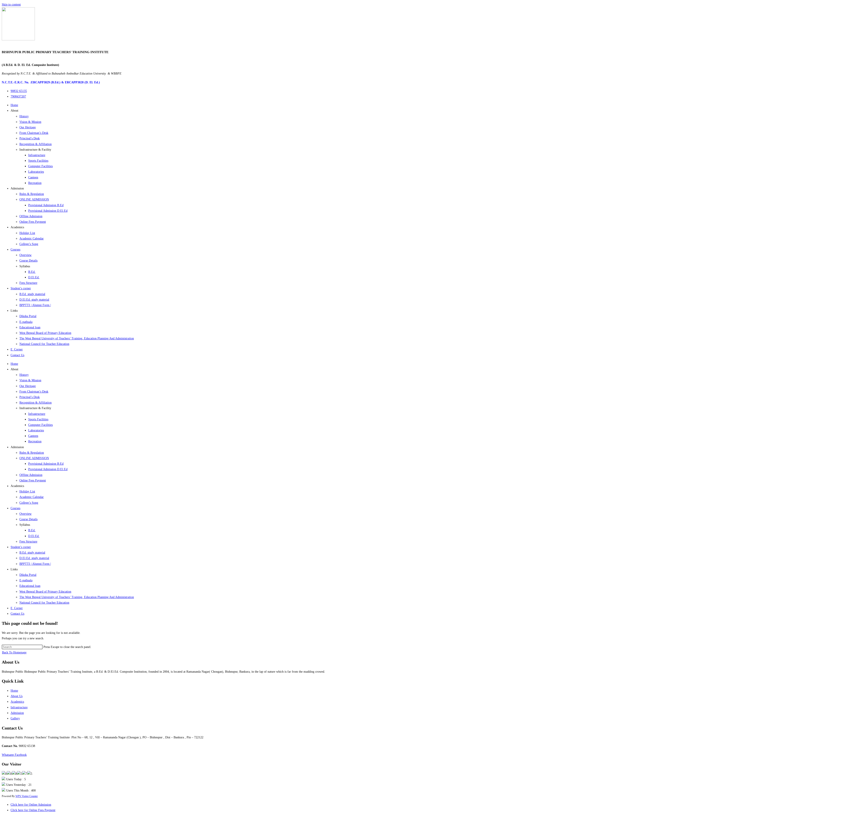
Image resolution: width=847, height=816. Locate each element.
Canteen (33, 177)
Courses (15, 249)
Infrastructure (36, 155)
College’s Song (28, 244)
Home (14, 105)
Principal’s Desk (29, 138)
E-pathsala (25, 322)
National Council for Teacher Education (44, 344)
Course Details (28, 260)
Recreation (34, 183)
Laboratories (36, 171)
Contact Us (17, 355)
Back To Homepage (14, 652)
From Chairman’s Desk (33, 133)
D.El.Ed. (33, 277)
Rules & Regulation (31, 194)
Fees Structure (28, 282)
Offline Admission (30, 216)
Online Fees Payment (32, 221)
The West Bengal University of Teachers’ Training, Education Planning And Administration (76, 338)
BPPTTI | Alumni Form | (35, 305)
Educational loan (29, 327)
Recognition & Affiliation (35, 144)
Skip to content (11, 4)
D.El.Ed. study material (34, 299)
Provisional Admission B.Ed (46, 205)
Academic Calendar (31, 238)
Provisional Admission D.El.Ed (47, 210)
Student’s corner (21, 288)
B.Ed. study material (32, 294)
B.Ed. (32, 271)
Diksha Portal (27, 316)
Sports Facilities (38, 160)
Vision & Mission (30, 122)
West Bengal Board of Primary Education (45, 333)
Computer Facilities (40, 166)
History (24, 116)
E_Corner (17, 349)
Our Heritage (27, 127)
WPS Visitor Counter (26, 796)
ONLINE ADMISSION (34, 199)
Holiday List (27, 233)
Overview (25, 255)
